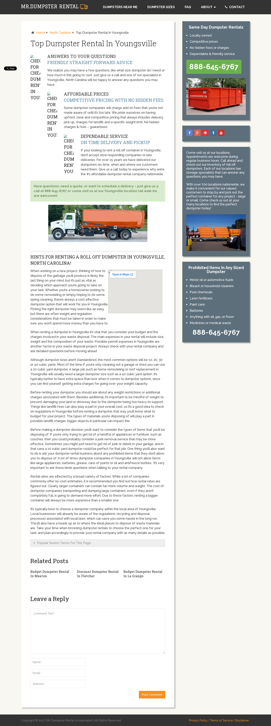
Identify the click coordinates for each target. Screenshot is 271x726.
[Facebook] (189, 133)
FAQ (188, 7)
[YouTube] (221, 133)
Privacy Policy (198, 720)
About (206, 7)
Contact (236, 7)
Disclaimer (242, 720)
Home (40, 33)
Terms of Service (221, 720)
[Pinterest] (205, 133)
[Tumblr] (213, 133)
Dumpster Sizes (161, 7)
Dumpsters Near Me (120, 7)
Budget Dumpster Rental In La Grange (142, 573)
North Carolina (60, 33)
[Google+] (197, 133)
